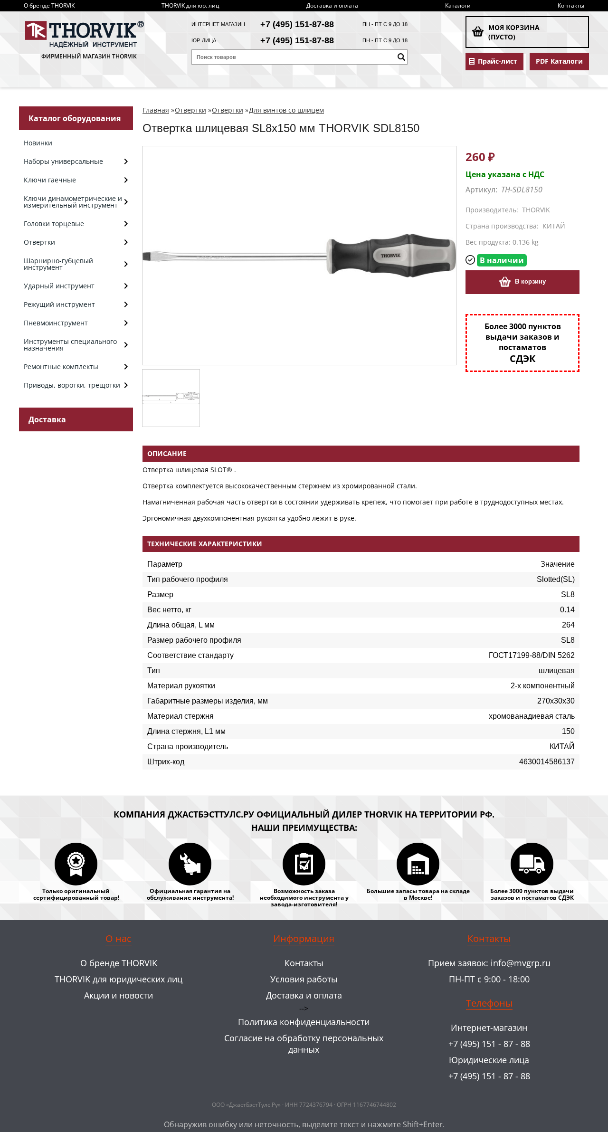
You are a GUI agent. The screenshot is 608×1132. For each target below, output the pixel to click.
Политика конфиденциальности (304, 1021)
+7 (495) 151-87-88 (297, 24)
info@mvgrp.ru (521, 963)
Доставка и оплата (332, 5)
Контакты (571, 5)
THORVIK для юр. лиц (190, 5)
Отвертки (190, 109)
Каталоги (458, 5)
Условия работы (304, 979)
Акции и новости (118, 995)
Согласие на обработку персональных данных (303, 1043)
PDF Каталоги (559, 61)
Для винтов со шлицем (286, 109)
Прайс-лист (497, 61)
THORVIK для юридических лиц (118, 979)
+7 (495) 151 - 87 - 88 (489, 1043)
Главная (155, 109)
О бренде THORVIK (49, 5)
